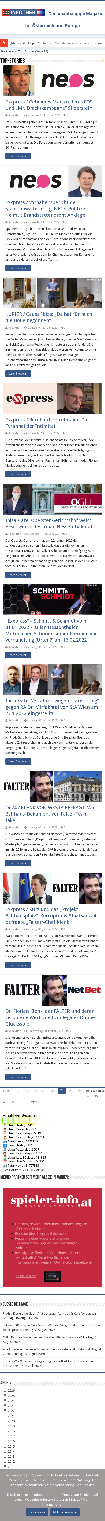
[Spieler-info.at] (52, 1235)
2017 (11, 1436)
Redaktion (14, 115)
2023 (11, 1406)
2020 (11, 1421)
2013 (11, 1456)
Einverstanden (37, 1512)
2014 (11, 1451)
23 (71, 1091)
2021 (11, 1416)
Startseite (7, 51)
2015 (11, 1446)
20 (43, 1091)
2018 (11, 1431)
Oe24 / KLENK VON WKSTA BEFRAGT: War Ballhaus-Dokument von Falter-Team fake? (50, 814)
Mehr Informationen (65, 1512)
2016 (11, 1441)
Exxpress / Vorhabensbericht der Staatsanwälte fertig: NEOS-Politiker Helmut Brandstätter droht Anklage (46, 208)
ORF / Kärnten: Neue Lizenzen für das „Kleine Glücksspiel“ (42, 1337)
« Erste (7, 1091)
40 (4, 1102)
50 (13, 1102)
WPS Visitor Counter (31, 1169)
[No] (98, 1495)
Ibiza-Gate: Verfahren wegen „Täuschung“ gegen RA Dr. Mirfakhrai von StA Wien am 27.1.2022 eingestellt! (52, 707)
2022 (11, 1411)
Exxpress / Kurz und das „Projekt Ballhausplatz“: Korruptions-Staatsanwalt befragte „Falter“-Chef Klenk (51, 915)
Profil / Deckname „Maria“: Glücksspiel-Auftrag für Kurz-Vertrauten (49, 1313)
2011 (11, 1467)
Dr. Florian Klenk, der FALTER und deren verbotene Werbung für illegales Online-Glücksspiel (50, 1017)
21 (52, 1091)
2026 (11, 1390)
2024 (11, 1401)
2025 (11, 1396)
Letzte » (34, 1102)
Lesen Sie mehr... (18, 156)
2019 (11, 1426)
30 (96, 1096)
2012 (11, 1461)
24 (80, 1091)
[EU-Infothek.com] (25, 11)
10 (27, 1091)
